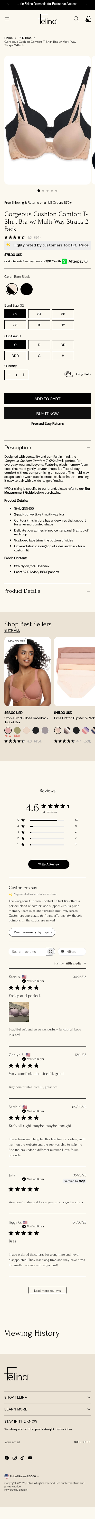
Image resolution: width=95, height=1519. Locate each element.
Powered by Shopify (16, 1490)
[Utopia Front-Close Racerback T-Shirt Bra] (27, 672)
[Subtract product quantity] (23, 375)
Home (8, 37)
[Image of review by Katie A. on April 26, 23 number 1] (19, 1012)
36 (63, 314)
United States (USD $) (23, 1476)
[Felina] (47, 19)
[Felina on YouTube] (31, 1458)
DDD (15, 355)
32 (15, 314)
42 (63, 324)
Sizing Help (83, 374)
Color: (17, 277)
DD (63, 344)
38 (15, 324)
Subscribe (82, 1442)
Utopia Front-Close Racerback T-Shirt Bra (26, 720)
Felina (30, 1483)
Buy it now (47, 413)
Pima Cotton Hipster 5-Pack (74, 718)
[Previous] (7, 5)
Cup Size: (12, 336)
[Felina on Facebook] (7, 1458)
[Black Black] (26, 289)
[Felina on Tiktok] (23, 1458)
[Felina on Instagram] (15, 1458)
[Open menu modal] (7, 19)
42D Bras (25, 37)
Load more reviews (47, 1290)
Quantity (10, 366)
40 (39, 324)
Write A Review (48, 864)
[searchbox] (27, 952)
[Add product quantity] (9, 375)
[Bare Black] (12, 289)
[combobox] (70, 963)
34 (39, 314)
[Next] (87, 5)
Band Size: (14, 306)
